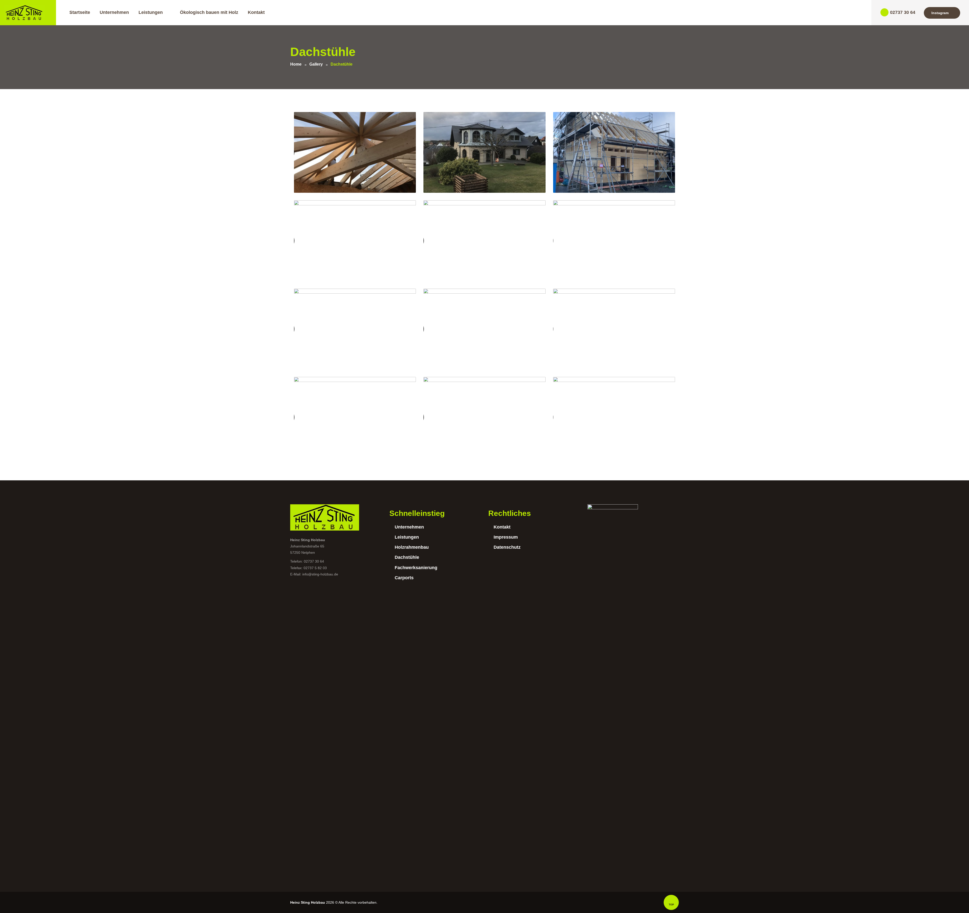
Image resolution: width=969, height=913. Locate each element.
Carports (404, 577)
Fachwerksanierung (416, 567)
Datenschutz (507, 547)
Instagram (940, 13)
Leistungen (407, 537)
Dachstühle (407, 557)
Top (671, 904)
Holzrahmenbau (412, 547)
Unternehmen (409, 527)
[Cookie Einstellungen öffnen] (11, 907)
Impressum (506, 537)
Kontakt (502, 527)
